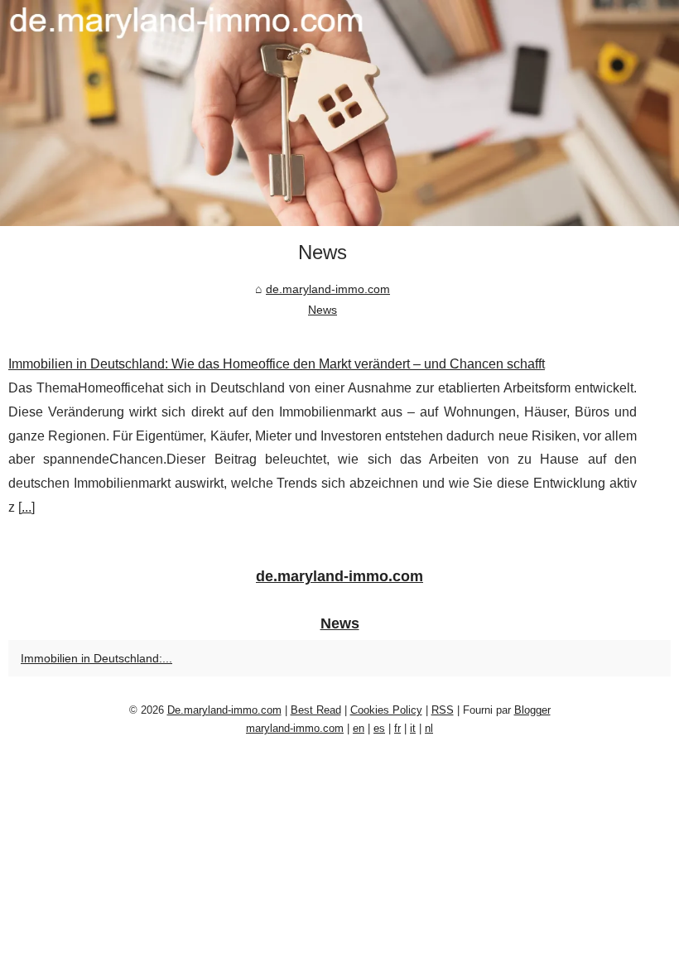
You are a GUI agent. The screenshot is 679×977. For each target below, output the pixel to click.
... (26, 507)
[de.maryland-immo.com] (339, 113)
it (413, 728)
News (322, 309)
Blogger (532, 710)
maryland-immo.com (295, 728)
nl (429, 728)
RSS (442, 710)
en (358, 728)
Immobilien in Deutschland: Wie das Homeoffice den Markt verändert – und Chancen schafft (276, 364)
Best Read (316, 710)
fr (397, 728)
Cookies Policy (386, 710)
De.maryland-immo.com (224, 710)
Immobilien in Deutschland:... (96, 658)
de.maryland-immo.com (328, 289)
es (379, 728)
